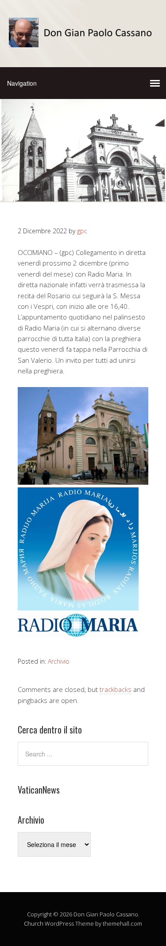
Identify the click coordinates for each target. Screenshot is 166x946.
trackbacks (115, 689)
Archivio (58, 661)
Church (33, 923)
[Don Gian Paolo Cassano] (83, 39)
